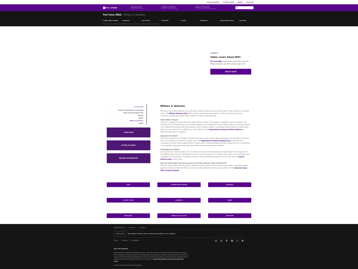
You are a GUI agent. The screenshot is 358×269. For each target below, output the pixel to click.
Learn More (242, 20)
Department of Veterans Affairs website (225, 129)
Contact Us (132, 227)
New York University (121, 248)
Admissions (203, 20)
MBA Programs (126, 24)
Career (229, 200)
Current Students (213, 2)
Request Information (128, 158)
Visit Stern (142, 227)
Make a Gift (120, 234)
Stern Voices (146, 20)
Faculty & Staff (228, 2)
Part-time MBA (112, 14)
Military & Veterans (136, 120)
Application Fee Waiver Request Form (216, 141)
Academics (126, 20)
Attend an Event (128, 145)
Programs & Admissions (114, 24)
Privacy (116, 240)
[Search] (237, 7)
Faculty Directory (119, 227)
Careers (183, 20)
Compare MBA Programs (110, 20)
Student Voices (128, 200)
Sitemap (124, 240)
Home (104, 24)
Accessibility (135, 240)
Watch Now (231, 72)
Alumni (240, 2)
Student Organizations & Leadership (130, 110)
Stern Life (250, 2)
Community (164, 20)
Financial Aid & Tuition (227, 20)
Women (140, 115)
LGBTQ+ (140, 118)
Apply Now (128, 132)
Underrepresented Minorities (133, 113)
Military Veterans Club (178, 113)
